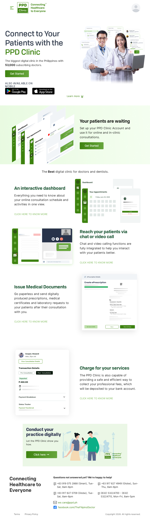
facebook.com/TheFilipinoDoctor (76, 507)
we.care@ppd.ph (67, 502)
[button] (135, 7)
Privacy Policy (31, 514)
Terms (17, 514)
